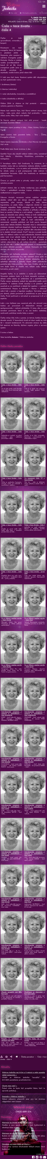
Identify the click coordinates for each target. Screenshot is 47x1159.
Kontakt (44, 13)
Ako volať (13, 13)
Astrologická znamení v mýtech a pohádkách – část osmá (11, 807)
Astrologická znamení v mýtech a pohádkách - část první (34, 947)
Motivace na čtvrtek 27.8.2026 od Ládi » (17, 1123)
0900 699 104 (39, 20)
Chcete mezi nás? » (9, 1086)
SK (44, 2)
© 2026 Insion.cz (42, 1154)
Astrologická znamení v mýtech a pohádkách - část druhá (11, 947)
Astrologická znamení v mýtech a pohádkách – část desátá (11, 760)
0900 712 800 (39, 18)
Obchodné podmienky (29, 13)
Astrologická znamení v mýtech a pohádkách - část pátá (34, 853)
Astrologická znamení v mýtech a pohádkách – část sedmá (34, 807)
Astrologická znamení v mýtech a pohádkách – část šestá (11, 853)
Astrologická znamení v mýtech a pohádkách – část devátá (34, 760)
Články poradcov (28, 1057)
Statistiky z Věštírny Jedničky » (14, 1097)
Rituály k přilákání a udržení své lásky (11, 1039)
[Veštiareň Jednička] (17, 1057)
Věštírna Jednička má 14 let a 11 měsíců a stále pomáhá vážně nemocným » (23, 1074)
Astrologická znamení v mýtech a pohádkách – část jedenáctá (34, 713)
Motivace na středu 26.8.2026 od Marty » (18, 1133)
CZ (39, 2)
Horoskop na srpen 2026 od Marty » (16, 1144)
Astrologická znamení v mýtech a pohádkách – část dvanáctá (11, 713)
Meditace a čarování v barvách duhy (34, 993)
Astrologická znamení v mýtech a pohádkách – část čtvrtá (11, 900)
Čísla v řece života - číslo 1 (34, 525)
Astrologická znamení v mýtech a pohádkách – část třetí (34, 900)
